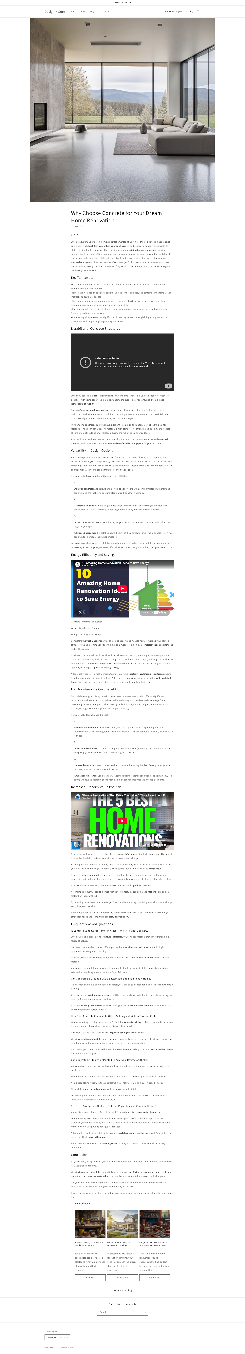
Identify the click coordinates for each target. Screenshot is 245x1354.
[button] (192, 11)
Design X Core (55, 1347)
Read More (90, 1277)
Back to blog (124, 1290)
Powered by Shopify (68, 1347)
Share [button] (76, 234)
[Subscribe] (145, 1312)
